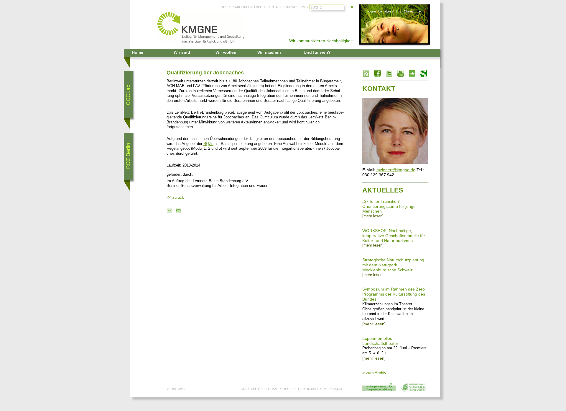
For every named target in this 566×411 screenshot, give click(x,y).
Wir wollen (225, 52)
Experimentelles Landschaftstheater (380, 341)
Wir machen (269, 52)
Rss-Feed (291, 389)
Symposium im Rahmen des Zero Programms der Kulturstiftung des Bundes (393, 294)
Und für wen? (317, 52)
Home (137, 52)
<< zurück (175, 197)
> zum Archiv (374, 372)
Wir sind (182, 52)
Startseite (250, 389)
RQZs (208, 144)
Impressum (295, 7)
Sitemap (271, 389)
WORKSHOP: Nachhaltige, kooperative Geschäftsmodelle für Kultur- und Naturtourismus (393, 235)
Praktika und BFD (247, 7)
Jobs (223, 7)
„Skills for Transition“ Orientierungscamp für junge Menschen (389, 206)
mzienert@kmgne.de (395, 169)
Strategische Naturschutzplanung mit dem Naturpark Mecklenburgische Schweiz (393, 264)
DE (352, 7)
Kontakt (274, 7)
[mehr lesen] (373, 216)
